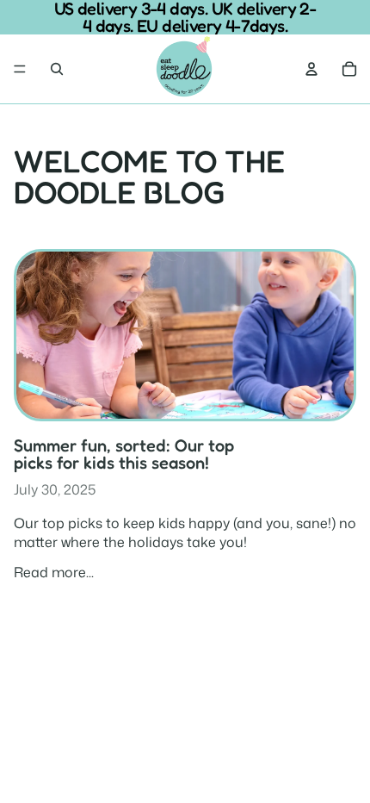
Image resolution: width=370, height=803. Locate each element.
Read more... (54, 572)
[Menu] (20, 69)
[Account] (311, 69)
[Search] (57, 69)
